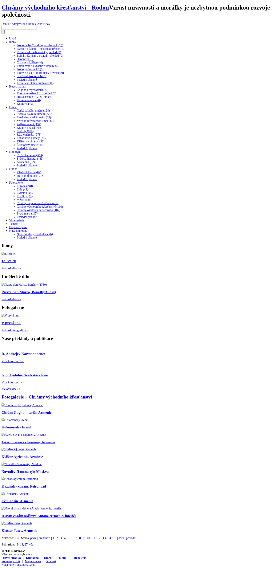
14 (109, 538)
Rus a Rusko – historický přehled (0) (39, 52)
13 (104, 538)
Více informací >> (13, 361)
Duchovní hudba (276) (30, 175)
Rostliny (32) (25, 196)
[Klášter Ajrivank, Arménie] (19, 449)
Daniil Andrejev (11, 24)
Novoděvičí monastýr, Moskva (25, 472)
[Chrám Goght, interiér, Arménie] (22, 405)
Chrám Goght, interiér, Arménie (26, 413)
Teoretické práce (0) (29, 100)
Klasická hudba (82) (29, 172)
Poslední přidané (27, 79)
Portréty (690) (25, 131)
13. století (9, 261)
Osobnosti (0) (25, 59)
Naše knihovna (18, 230)
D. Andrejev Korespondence (23, 354)
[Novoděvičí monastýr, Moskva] (22, 464)
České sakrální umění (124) (33, 110)
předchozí (44, 538)
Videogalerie (16, 220)
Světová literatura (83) (30, 158)
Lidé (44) (22, 189)
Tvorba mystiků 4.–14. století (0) (36, 93)
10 (88, 538)
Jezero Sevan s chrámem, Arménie (28, 442)
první (33, 538)
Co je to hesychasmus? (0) (32, 90)
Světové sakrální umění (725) (34, 114)
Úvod (12, 38)
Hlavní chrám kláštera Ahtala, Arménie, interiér (39, 516)
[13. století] (9, 253)
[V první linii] (10, 315)
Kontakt (51, 561)
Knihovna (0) (25, 103)
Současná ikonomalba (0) (32, 76)
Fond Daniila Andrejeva (35, 24)
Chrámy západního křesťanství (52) (38, 203)
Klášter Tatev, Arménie (19, 531)
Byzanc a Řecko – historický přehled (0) (41, 48)
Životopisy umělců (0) (30, 144)
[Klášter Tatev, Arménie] (17, 523)
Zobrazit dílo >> (11, 268)
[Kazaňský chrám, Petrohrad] (20, 478)
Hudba (13, 168)
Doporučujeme (18, 227)
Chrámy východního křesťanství (60, 396)
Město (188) (24, 199)
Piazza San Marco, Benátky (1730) (29, 292)
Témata (13, 223)
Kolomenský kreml (16, 427)
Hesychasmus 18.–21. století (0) (36, 96)
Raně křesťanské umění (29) (34, 117)
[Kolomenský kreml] (15, 420)
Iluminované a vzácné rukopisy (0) (37, 65)
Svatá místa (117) (27, 213)
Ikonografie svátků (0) (30, 69)
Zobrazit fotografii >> (15, 330)
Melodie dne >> (11, 388)
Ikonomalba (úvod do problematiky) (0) (40, 45)
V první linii (11, 323)
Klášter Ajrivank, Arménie (22, 457)
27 (26, 544)
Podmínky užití (11, 561)
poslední (131, 538)
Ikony (12, 41)
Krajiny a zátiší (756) (29, 127)
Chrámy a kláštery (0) (30, 62)
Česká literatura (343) (30, 155)
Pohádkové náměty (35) (31, 138)
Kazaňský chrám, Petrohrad (24, 486)
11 (93, 538)
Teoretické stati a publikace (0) (35, 83)
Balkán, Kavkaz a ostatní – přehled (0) (40, 55)
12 (98, 538)
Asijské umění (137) (29, 124)
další (121, 538)
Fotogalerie (16, 182)
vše (31, 544)
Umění (13, 107)
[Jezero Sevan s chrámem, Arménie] (24, 434)
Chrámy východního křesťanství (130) (40, 206)
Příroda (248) (25, 186)
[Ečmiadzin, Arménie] (15, 493)
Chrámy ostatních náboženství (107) (38, 210)
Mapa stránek (33, 561)
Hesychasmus (17, 86)
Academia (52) (26, 162)
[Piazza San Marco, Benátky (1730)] (24, 284)
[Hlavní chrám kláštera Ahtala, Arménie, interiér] (31, 508)
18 (21, 544)
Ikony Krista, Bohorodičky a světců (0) (40, 72)
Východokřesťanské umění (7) (35, 120)
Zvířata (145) (25, 192)
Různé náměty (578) (29, 134)
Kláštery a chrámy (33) (30, 141)
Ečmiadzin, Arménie (17, 501)
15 (114, 538)
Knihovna (15, 151)
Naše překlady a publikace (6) (35, 234)
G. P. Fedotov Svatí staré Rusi (25, 375)
